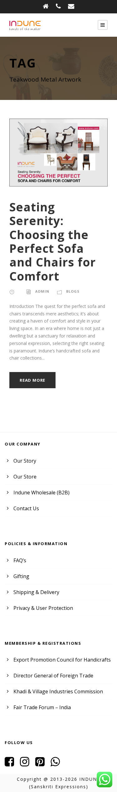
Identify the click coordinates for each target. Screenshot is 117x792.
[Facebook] (12, 764)
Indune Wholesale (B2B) (41, 492)
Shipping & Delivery (36, 592)
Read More (32, 380)
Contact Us (26, 508)
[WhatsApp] (58, 764)
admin (42, 291)
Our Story (24, 460)
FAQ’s (19, 560)
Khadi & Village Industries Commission (58, 691)
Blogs (73, 291)
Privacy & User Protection (43, 608)
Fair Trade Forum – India (42, 707)
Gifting (21, 576)
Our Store (25, 476)
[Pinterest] (42, 764)
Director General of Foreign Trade (53, 675)
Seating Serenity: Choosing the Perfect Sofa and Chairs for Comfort (52, 241)
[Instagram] (27, 764)
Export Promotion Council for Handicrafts (62, 659)
